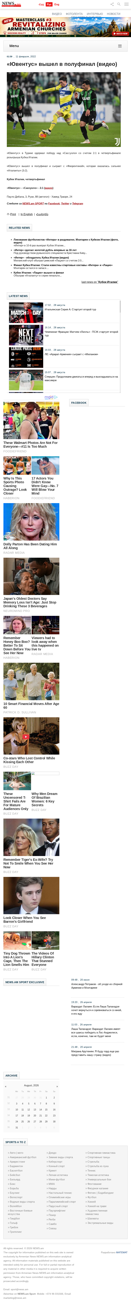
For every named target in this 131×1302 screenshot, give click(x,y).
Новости (113, 13)
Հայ (41, 4)
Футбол (92, 1197)
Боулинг (14, 1192)
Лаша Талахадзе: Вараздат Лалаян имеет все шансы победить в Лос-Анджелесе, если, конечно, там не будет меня (95, 1032)
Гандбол (15, 1218)
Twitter (65, 203)
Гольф (13, 1222)
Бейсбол (15, 1175)
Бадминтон (16, 1166)
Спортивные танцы (99, 1157)
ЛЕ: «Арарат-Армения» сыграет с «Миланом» (71, 354)
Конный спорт (57, 1166)
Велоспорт (16, 1197)
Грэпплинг (16, 1231)
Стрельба (93, 1161)
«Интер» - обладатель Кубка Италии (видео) (41, 257)
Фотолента (74, 13)
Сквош (52, 1228)
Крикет (53, 1170)
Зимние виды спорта (61, 1157)
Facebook (54, 203)
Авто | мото (16, 1152)
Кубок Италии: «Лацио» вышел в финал (39, 272)
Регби (52, 1219)
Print (13, 214)
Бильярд (15, 1179)
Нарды (53, 1188)
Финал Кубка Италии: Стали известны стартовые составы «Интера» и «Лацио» (63, 265)
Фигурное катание (98, 1188)
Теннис (92, 1170)
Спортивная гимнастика (101, 1152)
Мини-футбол (57, 1179)
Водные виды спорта (22, 1201)
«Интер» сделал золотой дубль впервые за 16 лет (45, 250)
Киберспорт (55, 1161)
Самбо (52, 1223)
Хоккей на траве (97, 1206)
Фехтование (94, 1183)
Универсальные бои (99, 1179)
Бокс (13, 1183)
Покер (52, 1215)
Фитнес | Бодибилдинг (101, 1192)
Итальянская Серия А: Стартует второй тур (70, 309)
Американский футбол (23, 1157)
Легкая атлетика (58, 1175)
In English (27, 214)
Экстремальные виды (100, 1222)
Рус (49, 4)
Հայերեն (42, 214)
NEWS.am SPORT (33, 203)
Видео (57, 13)
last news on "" (100, 282)
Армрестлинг (17, 1161)
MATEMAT (122, 1252)
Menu (14, 45)
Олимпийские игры (60, 1197)
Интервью (95, 13)
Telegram (77, 203)
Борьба (14, 1188)
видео (49, 187)
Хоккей (92, 1201)
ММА (52, 1183)
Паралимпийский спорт (62, 1201)
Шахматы (93, 1218)
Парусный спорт (58, 1206)
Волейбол (16, 1206)
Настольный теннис (60, 1192)
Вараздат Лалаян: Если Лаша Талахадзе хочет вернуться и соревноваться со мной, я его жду (96, 1010)
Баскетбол (16, 1170)
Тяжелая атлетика (98, 1175)
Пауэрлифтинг (57, 1210)
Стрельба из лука (98, 1166)
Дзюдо (52, 1152)
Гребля (14, 1227)
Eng (56, 4)
